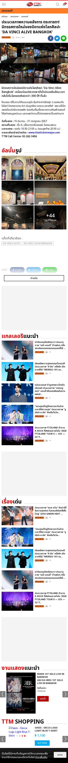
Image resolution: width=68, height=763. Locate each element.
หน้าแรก (5, 16)
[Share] (50, 38)
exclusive (14, 16)
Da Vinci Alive (11, 243)
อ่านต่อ (34, 278)
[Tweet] (57, 38)
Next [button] (65, 694)
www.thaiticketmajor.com (44, 133)
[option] (34, 693)
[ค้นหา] (58, 4)
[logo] (34, 4)
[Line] (63, 38)
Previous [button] (3, 694)
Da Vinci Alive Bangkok (38, 243)
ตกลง (60, 755)
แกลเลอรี (24, 16)
